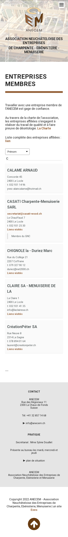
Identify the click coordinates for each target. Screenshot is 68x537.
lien (7, 141)
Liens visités (14, 229)
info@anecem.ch (35, 423)
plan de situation (35, 460)
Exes (34, 510)
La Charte (44, 128)
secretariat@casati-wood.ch (24, 213)
